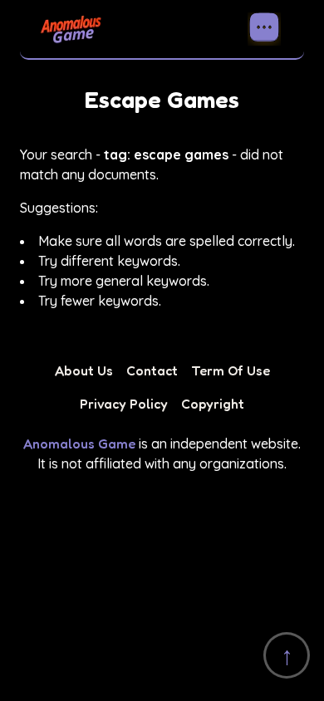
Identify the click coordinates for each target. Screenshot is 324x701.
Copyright (212, 403)
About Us (84, 370)
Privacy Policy (124, 403)
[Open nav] (264, 29)
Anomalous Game (79, 443)
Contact (152, 370)
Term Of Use (230, 370)
